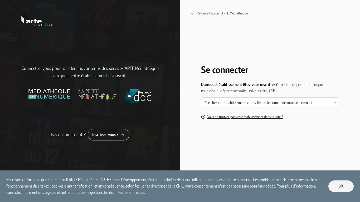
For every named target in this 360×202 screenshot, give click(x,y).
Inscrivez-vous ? (105, 134)
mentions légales (42, 192)
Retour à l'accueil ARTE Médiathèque (222, 13)
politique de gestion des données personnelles (107, 192)
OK (341, 186)
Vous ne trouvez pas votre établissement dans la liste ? (245, 116)
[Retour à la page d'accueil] (90, 21)
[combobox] (270, 102)
